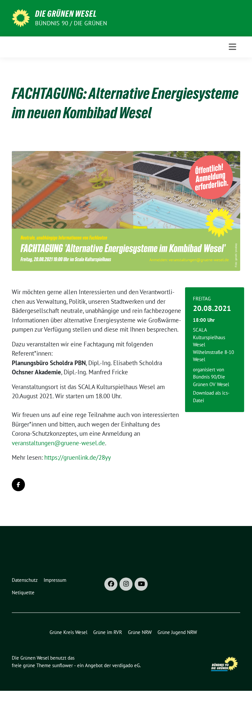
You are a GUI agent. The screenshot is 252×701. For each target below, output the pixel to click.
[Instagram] (126, 584)
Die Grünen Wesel (66, 14)
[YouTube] (141, 584)
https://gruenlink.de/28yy (77, 457)
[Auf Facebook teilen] (18, 484)
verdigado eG (126, 665)
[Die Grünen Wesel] (21, 17)
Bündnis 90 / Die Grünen (71, 23)
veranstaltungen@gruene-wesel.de (58, 443)
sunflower (62, 665)
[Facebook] (110, 584)
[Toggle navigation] (232, 47)
